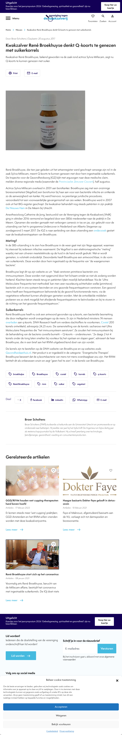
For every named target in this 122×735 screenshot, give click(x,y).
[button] (117, 680)
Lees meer (15, 529)
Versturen (107, 648)
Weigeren (61, 715)
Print (13, 73)
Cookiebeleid (52, 731)
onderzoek (100, 230)
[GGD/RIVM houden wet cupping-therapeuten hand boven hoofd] (32, 481)
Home (8, 29)
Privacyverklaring (67, 731)
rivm (41, 384)
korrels (79, 374)
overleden (11, 322)
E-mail (32, 73)
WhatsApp (79, 400)
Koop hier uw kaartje (111, 6)
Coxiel (104, 322)
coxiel (61, 374)
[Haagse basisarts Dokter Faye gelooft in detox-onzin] (89, 481)
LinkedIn (59, 400)
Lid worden (20, 656)
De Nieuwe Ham (15, 208)
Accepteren (61, 706)
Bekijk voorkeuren (61, 724)
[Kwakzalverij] (56, 18)
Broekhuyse (40, 374)
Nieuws (19, 29)
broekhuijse (16, 374)
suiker (59, 384)
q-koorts (99, 374)
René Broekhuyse (18, 384)
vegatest (78, 384)
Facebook (37, 400)
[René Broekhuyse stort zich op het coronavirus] (32, 554)
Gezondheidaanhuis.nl (18, 352)
